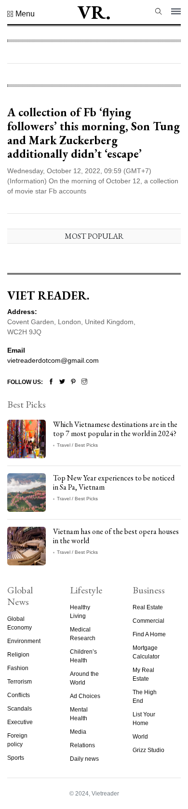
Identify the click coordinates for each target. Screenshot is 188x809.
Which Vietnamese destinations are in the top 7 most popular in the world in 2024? (115, 429)
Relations (82, 745)
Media (78, 731)
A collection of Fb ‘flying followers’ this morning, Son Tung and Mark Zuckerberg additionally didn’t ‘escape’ (93, 133)
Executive (20, 722)
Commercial (148, 620)
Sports (15, 757)
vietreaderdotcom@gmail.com (53, 360)
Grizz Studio (148, 750)
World (140, 736)
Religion (18, 654)
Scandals (19, 708)
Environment (23, 641)
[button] (21, 14)
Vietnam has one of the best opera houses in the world (116, 536)
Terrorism (19, 681)
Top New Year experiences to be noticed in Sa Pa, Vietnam (114, 482)
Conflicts (18, 695)
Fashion (17, 668)
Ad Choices (85, 696)
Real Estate (148, 607)
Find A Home (149, 634)
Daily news (84, 758)
